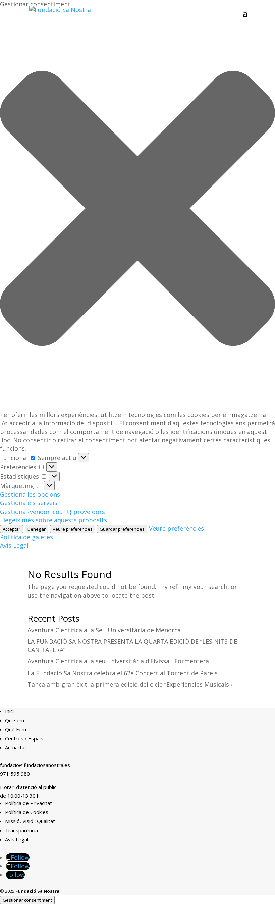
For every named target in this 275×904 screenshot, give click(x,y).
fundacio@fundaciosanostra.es (35, 765)
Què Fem (15, 729)
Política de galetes (26, 537)
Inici (9, 711)
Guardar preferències (122, 529)
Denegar (37, 529)
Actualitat (15, 747)
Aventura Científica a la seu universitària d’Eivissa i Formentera (118, 661)
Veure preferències (73, 529)
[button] (137, 209)
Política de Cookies (26, 812)
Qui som (14, 720)
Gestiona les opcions (30, 494)
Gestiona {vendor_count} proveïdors (52, 512)
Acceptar (11, 529)
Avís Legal (14, 545)
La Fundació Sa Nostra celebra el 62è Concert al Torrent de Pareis (123, 673)
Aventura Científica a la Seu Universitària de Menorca (104, 630)
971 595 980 (15, 773)
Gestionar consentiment (27, 900)
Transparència (21, 830)
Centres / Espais (24, 738)
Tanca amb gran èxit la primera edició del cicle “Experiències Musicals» (130, 684)
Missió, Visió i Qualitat (30, 821)
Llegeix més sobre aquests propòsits (53, 520)
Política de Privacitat (28, 803)
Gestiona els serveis (28, 503)
